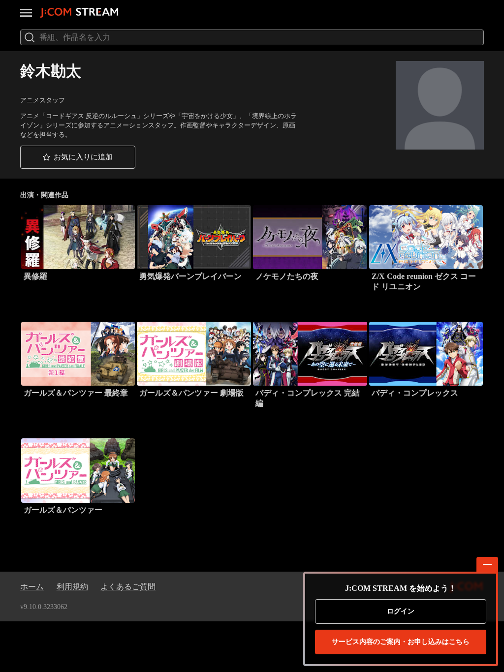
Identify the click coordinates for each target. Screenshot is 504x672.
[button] (77, 157)
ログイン (400, 611)
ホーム (32, 586)
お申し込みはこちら (401, 641)
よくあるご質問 (128, 586)
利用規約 (72, 586)
